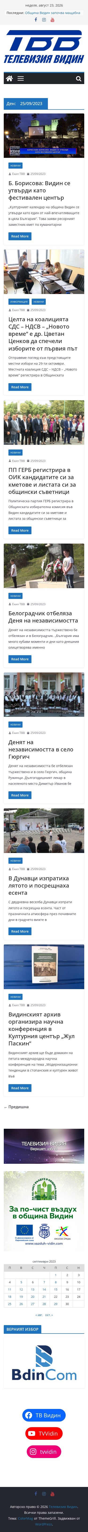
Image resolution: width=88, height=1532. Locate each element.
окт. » (49, 1315)
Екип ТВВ (18, 174)
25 (9, 1304)
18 (9, 1297)
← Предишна (16, 1106)
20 (32, 1297)
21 (44, 1297)
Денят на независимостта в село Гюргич (40, 749)
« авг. (39, 1315)
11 (9, 1289)
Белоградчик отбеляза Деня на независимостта (43, 616)
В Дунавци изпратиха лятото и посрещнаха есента (38, 885)
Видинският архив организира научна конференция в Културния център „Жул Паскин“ (41, 1028)
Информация (18, 301)
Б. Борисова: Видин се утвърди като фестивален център (39, 190)
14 (44, 1289)
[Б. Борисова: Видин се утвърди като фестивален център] (44, 135)
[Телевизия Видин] (9, 78)
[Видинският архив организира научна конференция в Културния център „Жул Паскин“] (44, 967)
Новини (15, 165)
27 (32, 1304)
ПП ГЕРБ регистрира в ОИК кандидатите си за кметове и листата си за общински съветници (42, 480)
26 (21, 1304)
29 (55, 1304)
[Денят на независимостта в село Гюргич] (44, 694)
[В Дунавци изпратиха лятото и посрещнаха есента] (44, 830)
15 (55, 1289)
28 (44, 1304)
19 (21, 1297)
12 (21, 1289)
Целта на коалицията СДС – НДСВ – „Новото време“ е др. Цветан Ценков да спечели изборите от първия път (42, 333)
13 (32, 1289)
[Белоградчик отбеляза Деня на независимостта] (44, 566)
